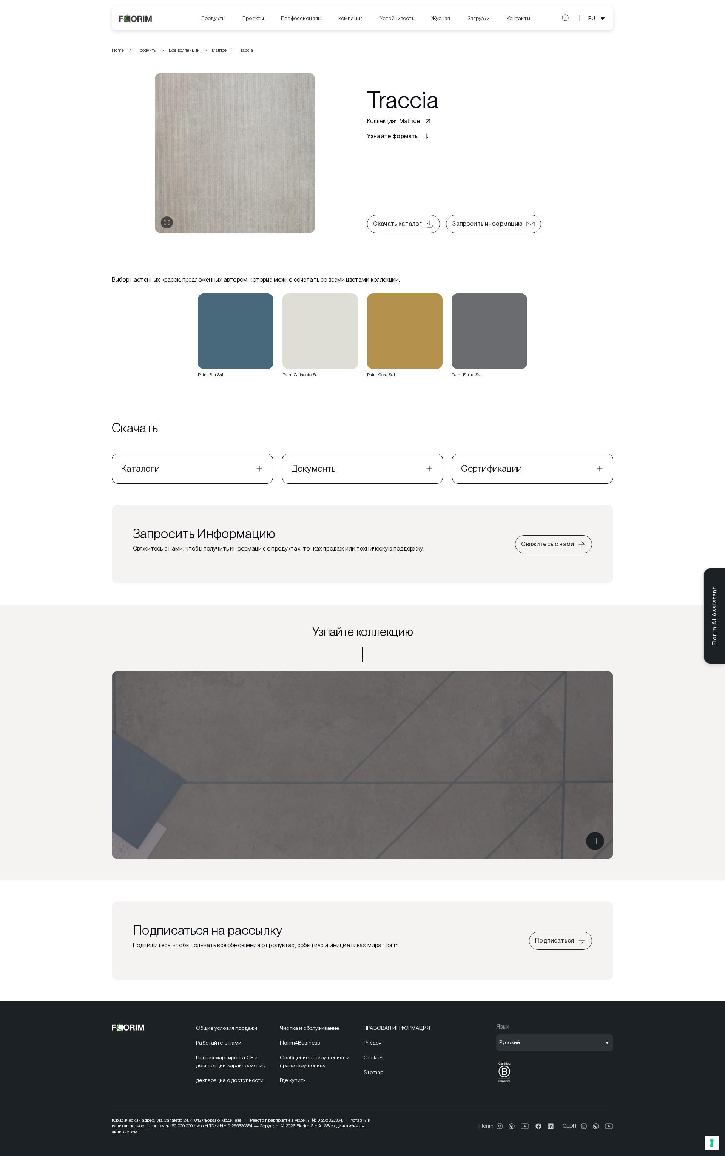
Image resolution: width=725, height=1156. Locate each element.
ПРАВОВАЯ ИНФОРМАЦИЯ (397, 1028)
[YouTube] (525, 1126)
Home (118, 50)
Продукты (213, 18)
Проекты (253, 18)
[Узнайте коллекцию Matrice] (362, 765)
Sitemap (373, 1072)
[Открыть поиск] (565, 18)
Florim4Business (300, 1043)
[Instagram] (500, 1126)
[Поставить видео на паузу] (595, 841)
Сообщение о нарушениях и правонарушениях (314, 1061)
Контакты (518, 18)
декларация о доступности (230, 1080)
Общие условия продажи (226, 1028)
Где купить (292, 1080)
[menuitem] (213, 18)
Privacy (372, 1043)
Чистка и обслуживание (309, 1028)
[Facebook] (538, 1126)
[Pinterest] (512, 1126)
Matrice (219, 50)
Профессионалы (301, 18)
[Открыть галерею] (167, 222)
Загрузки (478, 18)
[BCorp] (504, 1082)
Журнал (440, 18)
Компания (350, 18)
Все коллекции (184, 50)
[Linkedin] (551, 1126)
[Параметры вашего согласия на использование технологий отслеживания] (712, 1143)
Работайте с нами (218, 1043)
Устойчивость (397, 18)
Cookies (373, 1057)
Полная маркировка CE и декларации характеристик (230, 1061)
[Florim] (136, 18)
